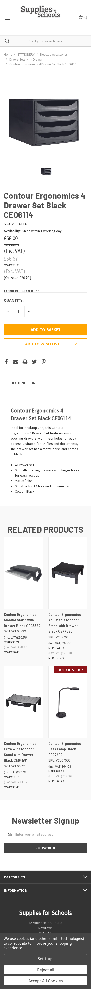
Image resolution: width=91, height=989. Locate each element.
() (85, 17)
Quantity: (14, 300)
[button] (45, 382)
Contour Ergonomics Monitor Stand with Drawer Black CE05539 (22, 620)
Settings (45, 958)
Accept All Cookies (45, 981)
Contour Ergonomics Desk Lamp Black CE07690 (64, 749)
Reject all (45, 970)
